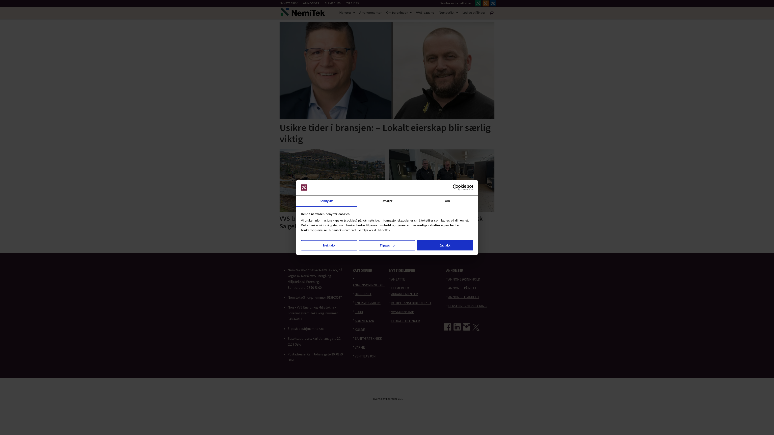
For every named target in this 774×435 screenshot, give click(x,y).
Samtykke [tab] (327, 200)
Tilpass (385, 245)
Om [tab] (447, 200)
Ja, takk (445, 245)
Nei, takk (329, 245)
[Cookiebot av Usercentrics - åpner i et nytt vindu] (455, 187)
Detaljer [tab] (387, 200)
